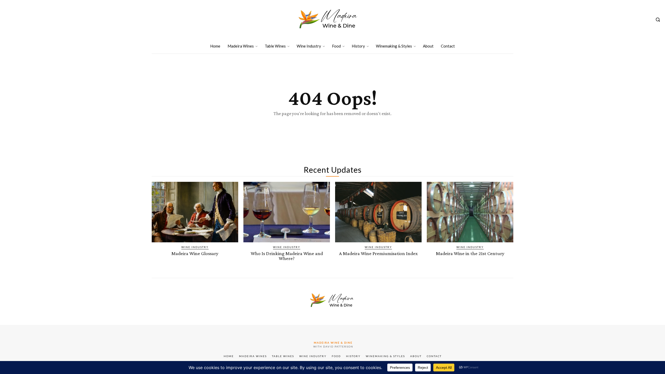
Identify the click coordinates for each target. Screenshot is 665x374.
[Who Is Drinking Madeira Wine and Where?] (286, 212)
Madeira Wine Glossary (194, 253)
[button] (657, 19)
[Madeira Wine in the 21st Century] (470, 212)
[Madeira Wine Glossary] (195, 212)
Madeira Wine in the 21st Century (470, 253)
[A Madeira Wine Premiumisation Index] (378, 212)
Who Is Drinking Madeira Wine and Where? (287, 256)
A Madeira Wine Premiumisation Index (378, 253)
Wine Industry (195, 247)
